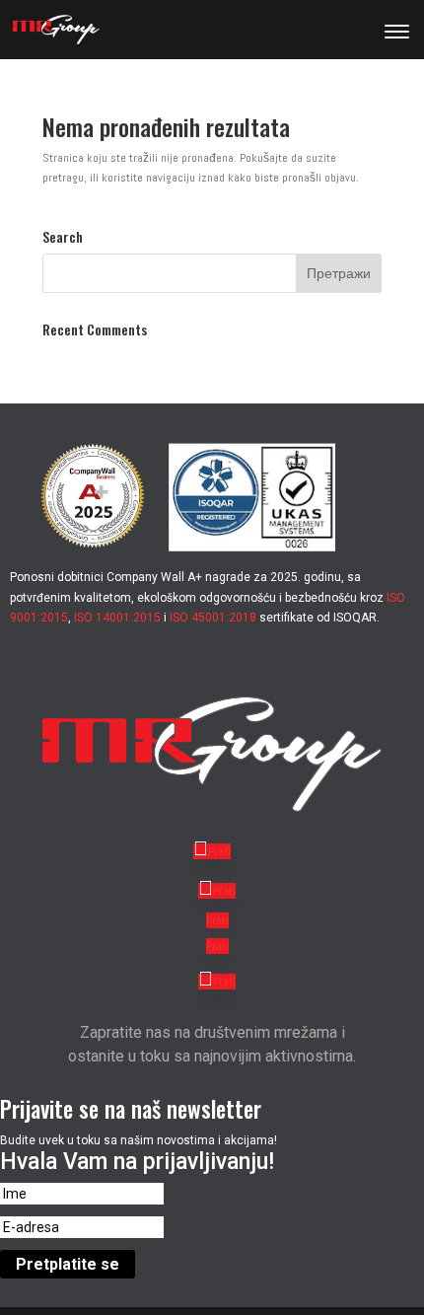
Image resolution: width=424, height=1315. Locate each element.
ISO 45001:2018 (213, 617)
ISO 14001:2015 (117, 617)
